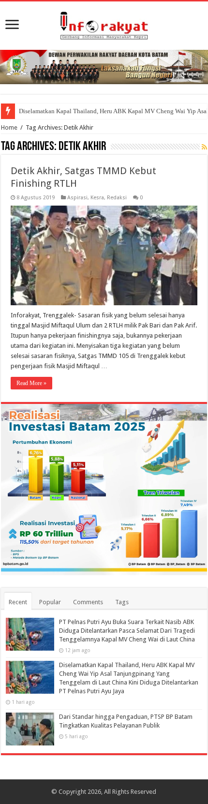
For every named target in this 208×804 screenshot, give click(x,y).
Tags (122, 602)
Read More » (31, 383)
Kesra (97, 197)
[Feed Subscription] (204, 147)
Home (9, 127)
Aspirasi (77, 197)
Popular (50, 602)
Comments (88, 602)
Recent (18, 602)
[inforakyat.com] (104, 23)
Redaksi (117, 197)
